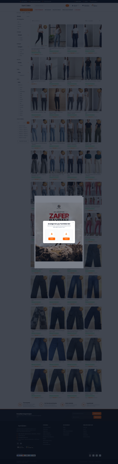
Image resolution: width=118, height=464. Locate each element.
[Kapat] (73, 223)
